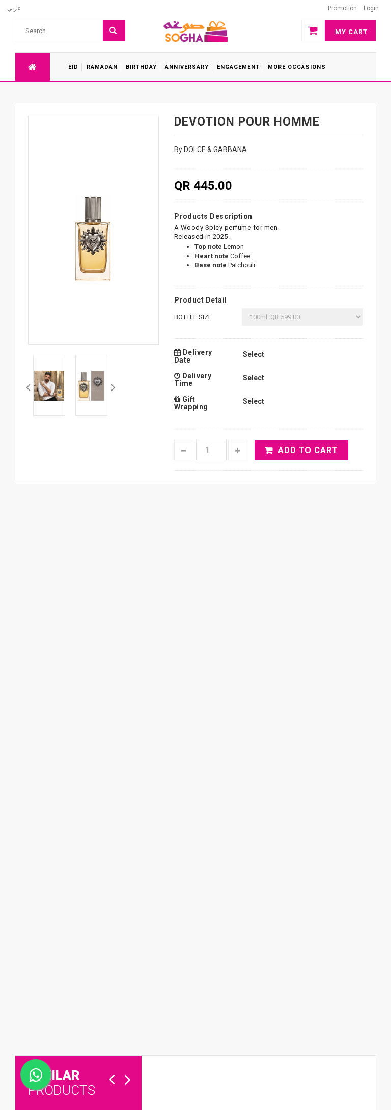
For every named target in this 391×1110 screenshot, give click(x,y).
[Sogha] (195, 31)
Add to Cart (308, 450)
